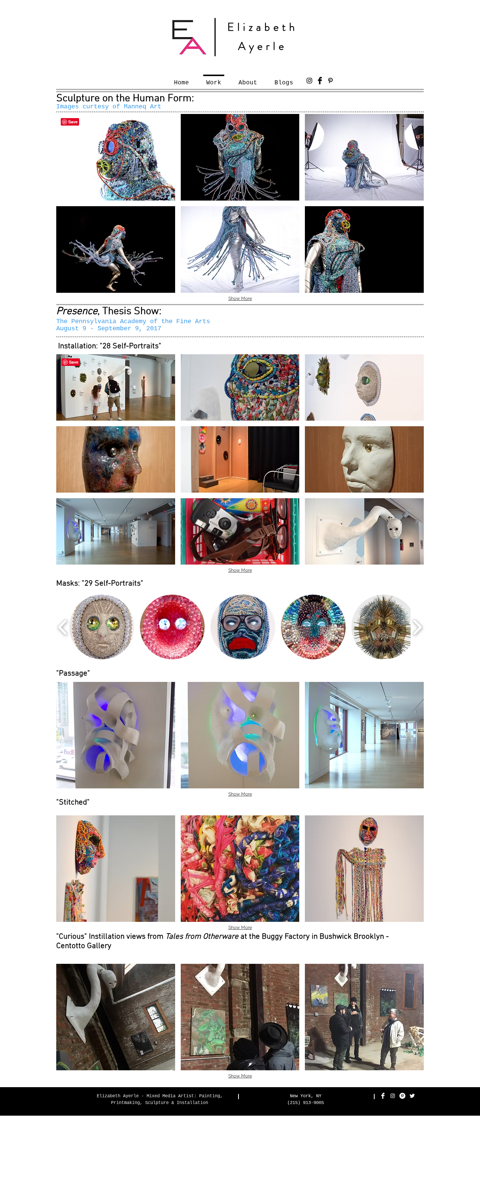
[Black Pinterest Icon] (330, 80)
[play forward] (417, 627)
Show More (240, 298)
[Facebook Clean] (383, 1096)
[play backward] (62, 627)
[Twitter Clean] (412, 1096)
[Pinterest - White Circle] (402, 1096)
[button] (115, 157)
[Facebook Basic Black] (320, 80)
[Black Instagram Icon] (309, 80)
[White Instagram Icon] (393, 1096)
